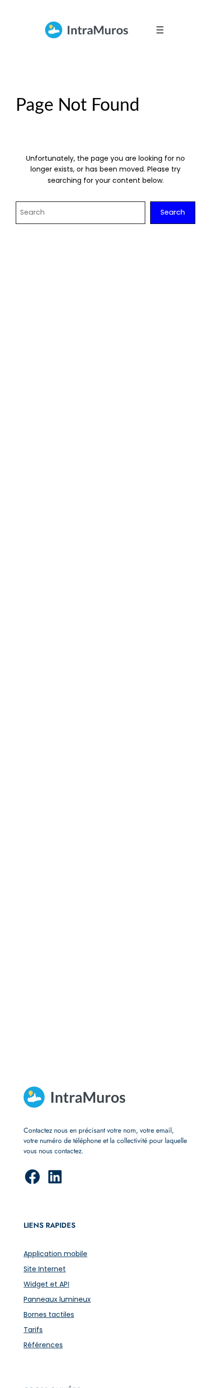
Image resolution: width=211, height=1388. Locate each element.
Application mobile (55, 1254)
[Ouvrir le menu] (160, 30)
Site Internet (45, 1269)
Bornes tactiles (49, 1314)
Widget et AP (46, 1284)
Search (172, 212)
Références (43, 1345)
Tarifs (33, 1330)
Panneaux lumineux (57, 1299)
